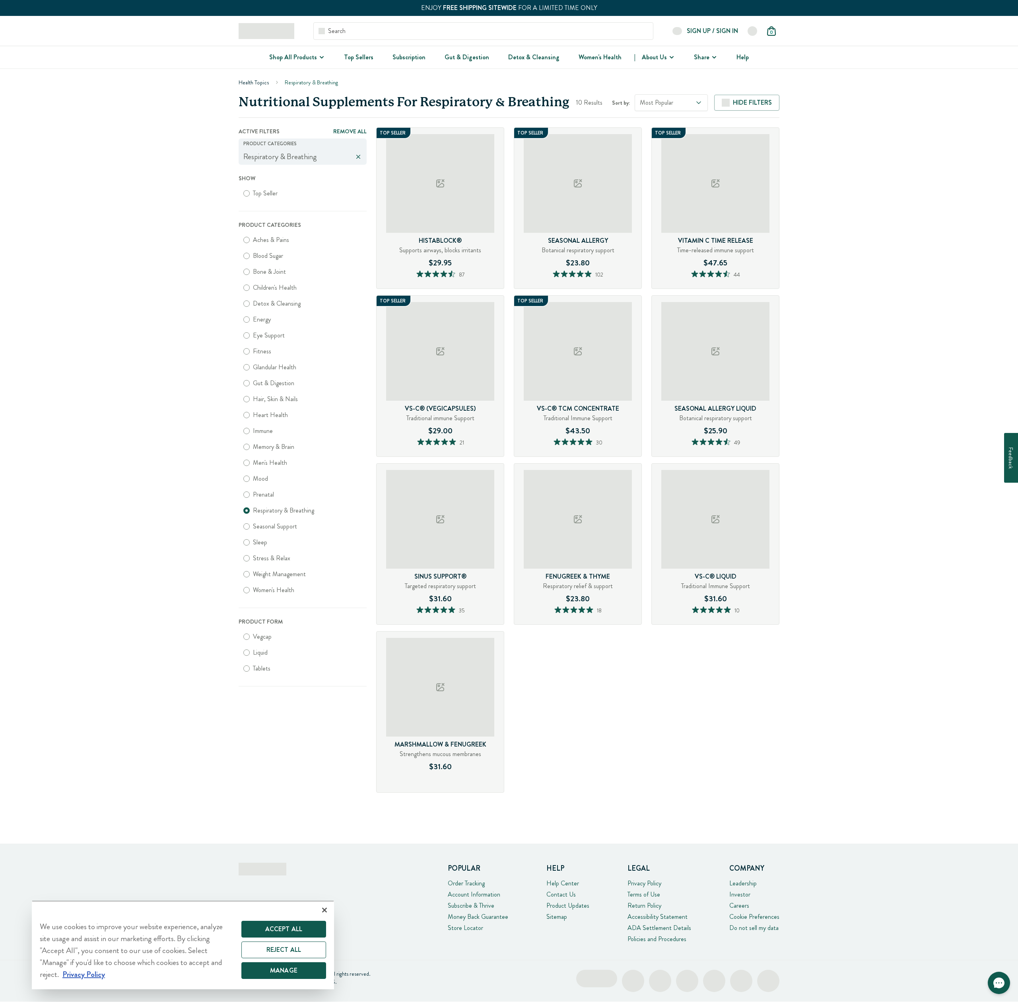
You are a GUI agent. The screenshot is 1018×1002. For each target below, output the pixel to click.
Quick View (455, 286)
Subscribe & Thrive (471, 905)
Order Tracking (466, 883)
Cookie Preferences (754, 916)
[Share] (713, 57)
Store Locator (465, 927)
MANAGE (283, 970)
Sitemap (556, 916)
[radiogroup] (303, 193)
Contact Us (561, 894)
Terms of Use (644, 894)
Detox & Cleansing (534, 57)
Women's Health (600, 57)
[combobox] (671, 102)
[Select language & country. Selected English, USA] (752, 31)
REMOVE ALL (350, 131)
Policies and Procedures (657, 939)
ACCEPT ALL (284, 929)
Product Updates (567, 905)
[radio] (246, 193)
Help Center (562, 883)
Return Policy (644, 905)
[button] (999, 983)
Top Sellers (358, 57)
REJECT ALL (283, 949)
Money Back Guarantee (478, 916)
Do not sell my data (754, 927)
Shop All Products (293, 57)
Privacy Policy (644, 883)
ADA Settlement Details (659, 927)
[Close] (324, 910)
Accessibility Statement (658, 916)
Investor (739, 894)
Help (742, 57)
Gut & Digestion (467, 57)
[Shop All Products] (321, 57)
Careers (739, 905)
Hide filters (752, 102)
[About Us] (671, 57)
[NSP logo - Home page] (266, 31)
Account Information (474, 894)
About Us (654, 57)
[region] (183, 945)
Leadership (743, 883)
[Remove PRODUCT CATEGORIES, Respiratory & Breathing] (358, 157)
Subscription (408, 57)
